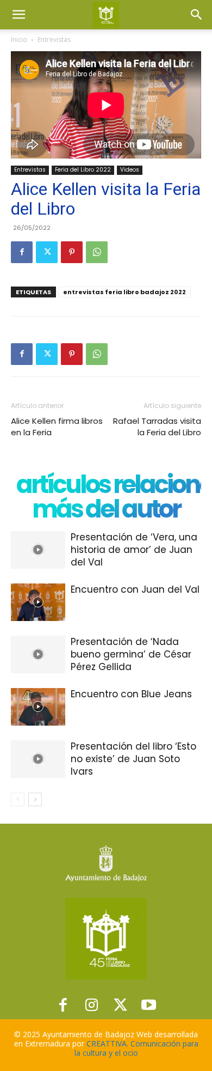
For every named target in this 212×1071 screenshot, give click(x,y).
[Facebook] (22, 252)
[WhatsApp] (97, 252)
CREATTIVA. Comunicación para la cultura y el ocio (136, 1048)
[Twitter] (47, 252)
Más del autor (106, 509)
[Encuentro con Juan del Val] (38, 602)
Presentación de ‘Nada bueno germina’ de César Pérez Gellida (131, 654)
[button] (18, 14)
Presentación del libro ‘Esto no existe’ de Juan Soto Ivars (133, 759)
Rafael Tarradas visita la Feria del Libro (157, 426)
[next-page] (35, 799)
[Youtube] (149, 1004)
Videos (129, 170)
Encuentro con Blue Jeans (131, 694)
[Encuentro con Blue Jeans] (38, 707)
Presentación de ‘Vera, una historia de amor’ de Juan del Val (134, 550)
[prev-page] (17, 799)
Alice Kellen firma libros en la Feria (57, 426)
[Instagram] (91, 1004)
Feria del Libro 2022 (83, 170)
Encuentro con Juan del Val (135, 589)
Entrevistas (54, 39)
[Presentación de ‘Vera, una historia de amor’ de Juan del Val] (38, 550)
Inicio (19, 39)
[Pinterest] (72, 252)
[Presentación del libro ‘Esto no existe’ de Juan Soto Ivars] (38, 759)
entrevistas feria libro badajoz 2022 (124, 292)
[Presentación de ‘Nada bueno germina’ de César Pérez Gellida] (38, 654)
